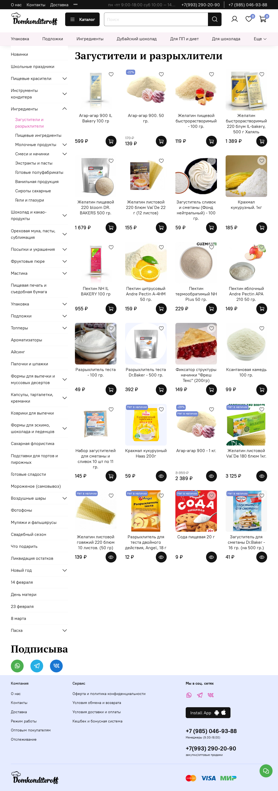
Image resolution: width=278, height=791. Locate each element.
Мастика (19, 273)
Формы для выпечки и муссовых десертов (33, 379)
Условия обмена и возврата (96, 702)
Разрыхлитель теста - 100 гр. (95, 372)
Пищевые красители (31, 78)
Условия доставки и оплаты (96, 711)
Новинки (19, 54)
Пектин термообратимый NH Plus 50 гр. (196, 294)
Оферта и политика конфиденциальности (109, 693)
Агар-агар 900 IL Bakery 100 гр (95, 118)
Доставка (59, 4)
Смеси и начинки (32, 153)
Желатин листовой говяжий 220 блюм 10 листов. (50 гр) (96, 542)
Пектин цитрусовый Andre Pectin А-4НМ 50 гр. (146, 294)
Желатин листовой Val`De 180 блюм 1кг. (246, 453)
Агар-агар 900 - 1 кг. (196, 450)
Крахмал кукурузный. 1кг (246, 204)
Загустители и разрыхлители (29, 123)
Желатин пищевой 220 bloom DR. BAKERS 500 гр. (95, 207)
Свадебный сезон (28, 534)
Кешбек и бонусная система (97, 721)
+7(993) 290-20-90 (200, 4)
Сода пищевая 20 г (196, 536)
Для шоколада (226, 38)
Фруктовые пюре (28, 261)
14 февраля (22, 582)
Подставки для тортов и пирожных (34, 459)
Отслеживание (24, 739)
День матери (23, 594)
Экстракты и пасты (33, 163)
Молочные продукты (35, 144)
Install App (202, 712)
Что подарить (24, 546)
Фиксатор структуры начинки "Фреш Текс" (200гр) (196, 375)
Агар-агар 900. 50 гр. (146, 118)
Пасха (17, 630)
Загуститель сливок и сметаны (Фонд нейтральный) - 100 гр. (196, 210)
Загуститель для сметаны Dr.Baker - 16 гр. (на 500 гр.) (246, 542)
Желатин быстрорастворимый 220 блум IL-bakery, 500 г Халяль (246, 123)
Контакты (36, 4)
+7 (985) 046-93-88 (247, 4)
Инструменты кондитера (24, 94)
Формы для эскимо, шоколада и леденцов (32, 428)
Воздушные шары (28, 498)
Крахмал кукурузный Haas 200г (146, 453)
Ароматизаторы (26, 339)
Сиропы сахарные (33, 190)
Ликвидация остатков (32, 558)
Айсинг (18, 351)
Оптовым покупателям (31, 730)
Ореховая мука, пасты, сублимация (33, 234)
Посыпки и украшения (33, 249)
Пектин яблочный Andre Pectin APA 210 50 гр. (246, 294)
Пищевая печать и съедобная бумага (29, 288)
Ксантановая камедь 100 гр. (246, 372)
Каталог (87, 19)
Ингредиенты (90, 38)
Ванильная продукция (37, 181)
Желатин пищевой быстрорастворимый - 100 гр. (196, 121)
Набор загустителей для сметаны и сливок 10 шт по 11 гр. (95, 458)
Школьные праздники (32, 66)
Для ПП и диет (184, 38)
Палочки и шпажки (29, 363)
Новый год (21, 570)
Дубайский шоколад (137, 38)
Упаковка (20, 38)
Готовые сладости (28, 474)
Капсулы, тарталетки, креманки (32, 398)
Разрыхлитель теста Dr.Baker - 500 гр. (146, 372)
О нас (16, 4)
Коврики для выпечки (32, 413)
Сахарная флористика (32, 443)
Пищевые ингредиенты (38, 135)
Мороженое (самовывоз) (36, 486)
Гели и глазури (29, 200)
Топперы (19, 327)
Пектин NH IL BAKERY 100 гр (95, 291)
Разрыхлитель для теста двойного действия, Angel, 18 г (145, 542)
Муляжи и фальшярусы (33, 522)
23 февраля (22, 606)
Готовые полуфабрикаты (39, 172)
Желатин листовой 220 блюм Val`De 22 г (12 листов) (146, 207)
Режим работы (24, 721)
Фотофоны (21, 510)
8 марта (18, 618)
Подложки (52, 38)
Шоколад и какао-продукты (28, 215)
